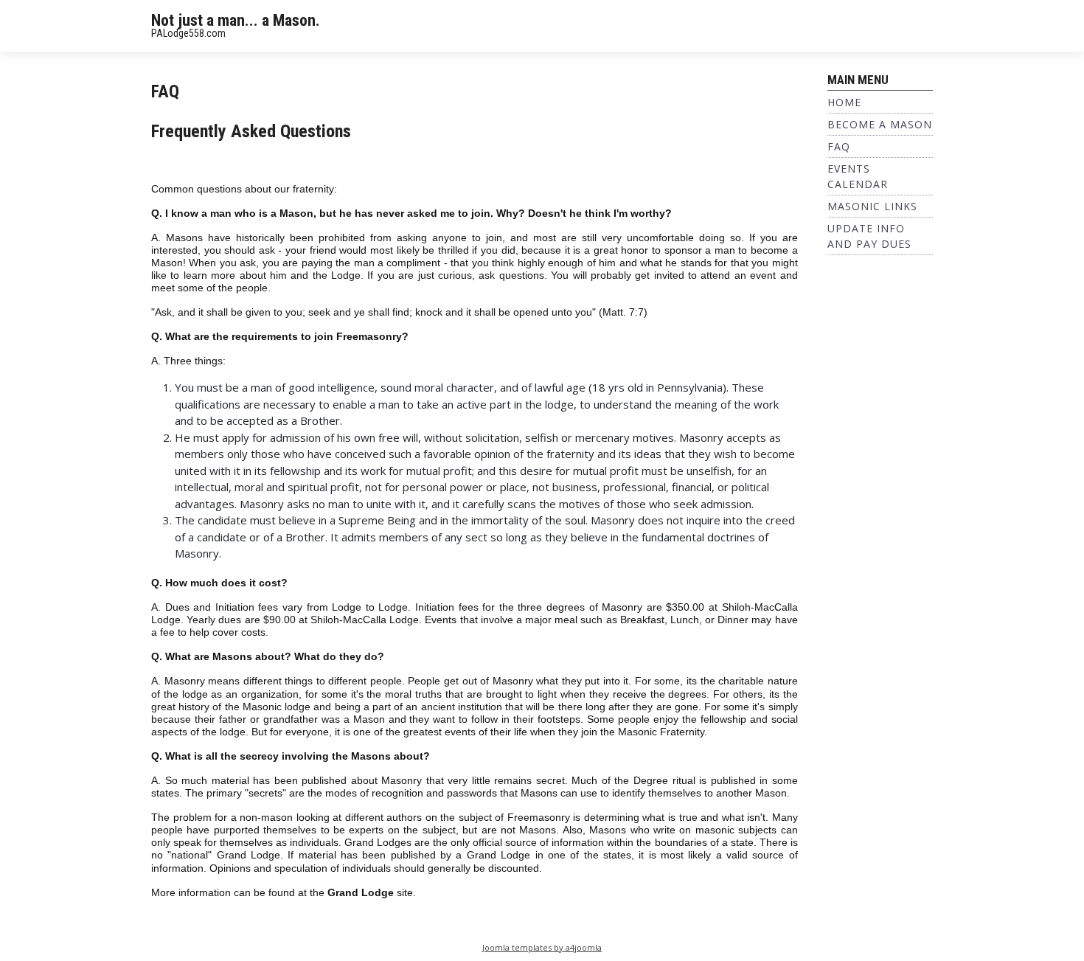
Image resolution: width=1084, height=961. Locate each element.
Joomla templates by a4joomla (542, 947)
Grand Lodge (360, 892)
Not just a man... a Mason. (235, 20)
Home (844, 102)
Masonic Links (872, 206)
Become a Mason (879, 124)
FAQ (838, 146)
